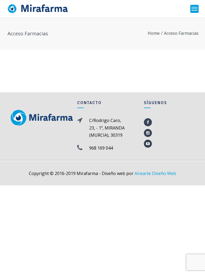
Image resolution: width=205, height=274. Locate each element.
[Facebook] (148, 122)
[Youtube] (148, 144)
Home (154, 33)
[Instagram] (148, 133)
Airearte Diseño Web (155, 173)
